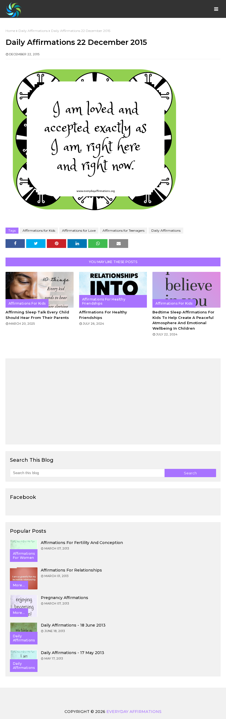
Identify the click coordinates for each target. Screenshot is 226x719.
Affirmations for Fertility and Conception (82, 542)
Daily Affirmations (33, 31)
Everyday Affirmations (134, 711)
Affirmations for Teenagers (123, 230)
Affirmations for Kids (39, 230)
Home (10, 31)
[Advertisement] (113, 401)
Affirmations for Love (79, 230)
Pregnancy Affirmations (64, 597)
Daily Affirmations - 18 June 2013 (73, 625)
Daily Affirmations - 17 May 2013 (72, 652)
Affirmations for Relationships (71, 570)
